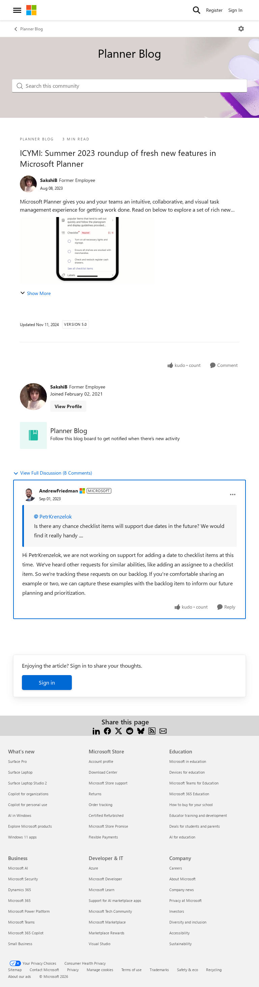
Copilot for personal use (27, 804)
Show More (39, 293)
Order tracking (100, 804)
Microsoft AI (18, 868)
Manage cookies (100, 969)
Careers (175, 868)
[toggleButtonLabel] (241, 28)
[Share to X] (118, 729)
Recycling (214, 969)
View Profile (68, 406)
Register (214, 10)
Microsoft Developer (105, 878)
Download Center (103, 772)
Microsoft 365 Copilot (26, 932)
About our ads (19, 976)
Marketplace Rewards (106, 932)
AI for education (182, 836)
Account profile (101, 761)
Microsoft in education (187, 761)
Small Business (20, 943)
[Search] (197, 10)
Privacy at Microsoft (185, 900)
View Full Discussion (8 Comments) (56, 473)
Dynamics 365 (19, 889)
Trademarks (159, 969)
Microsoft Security (23, 878)
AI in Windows (19, 815)
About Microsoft (182, 878)
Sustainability (180, 943)
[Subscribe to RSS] (151, 729)
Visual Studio (99, 943)
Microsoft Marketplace (107, 922)
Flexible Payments (103, 836)
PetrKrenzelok (55, 516)
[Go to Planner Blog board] (33, 435)
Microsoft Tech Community (110, 911)
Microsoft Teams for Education (194, 782)
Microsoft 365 (19, 900)
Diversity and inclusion (187, 922)
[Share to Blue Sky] (140, 729)
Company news (181, 889)
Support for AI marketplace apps (115, 900)
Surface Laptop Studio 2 (27, 782)
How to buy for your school (191, 804)
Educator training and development (198, 815)
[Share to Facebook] (107, 729)
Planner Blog (31, 28)
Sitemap (15, 969)
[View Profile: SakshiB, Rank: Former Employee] (28, 184)
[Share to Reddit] (129, 729)
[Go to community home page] (31, 10)
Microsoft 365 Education (189, 793)
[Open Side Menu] (17, 10)
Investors (176, 911)
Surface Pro (17, 761)
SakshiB (48, 180)
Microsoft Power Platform (29, 911)
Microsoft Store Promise (108, 826)
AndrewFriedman (58, 490)
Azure (93, 868)
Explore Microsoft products (30, 826)
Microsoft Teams (21, 922)
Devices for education (187, 772)
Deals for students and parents (194, 826)
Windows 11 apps (22, 836)
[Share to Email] (163, 729)
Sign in (47, 682)
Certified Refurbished (106, 815)
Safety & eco (187, 969)
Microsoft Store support (108, 782)
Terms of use (131, 969)
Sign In (235, 10)
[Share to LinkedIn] (96, 729)
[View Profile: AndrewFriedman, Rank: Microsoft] (29, 494)
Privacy (73, 969)
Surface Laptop (20, 772)
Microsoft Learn (101, 889)
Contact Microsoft (44, 969)
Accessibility (179, 932)
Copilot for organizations (28, 793)
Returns (95, 793)
